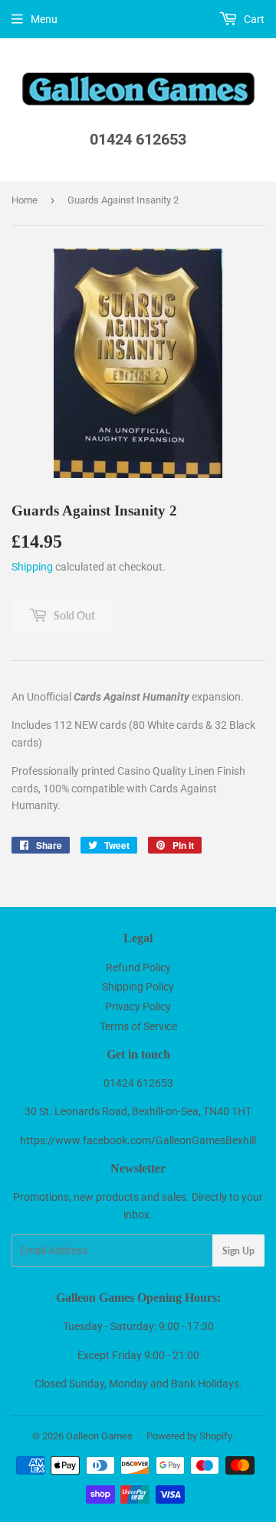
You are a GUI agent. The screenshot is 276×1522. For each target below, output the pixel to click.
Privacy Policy (138, 1006)
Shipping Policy (138, 987)
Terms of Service (138, 1026)
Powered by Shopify (189, 1436)
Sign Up (238, 1251)
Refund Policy (138, 967)
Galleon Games (99, 1436)
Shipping (32, 567)
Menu (44, 19)
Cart (253, 19)
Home (25, 200)
